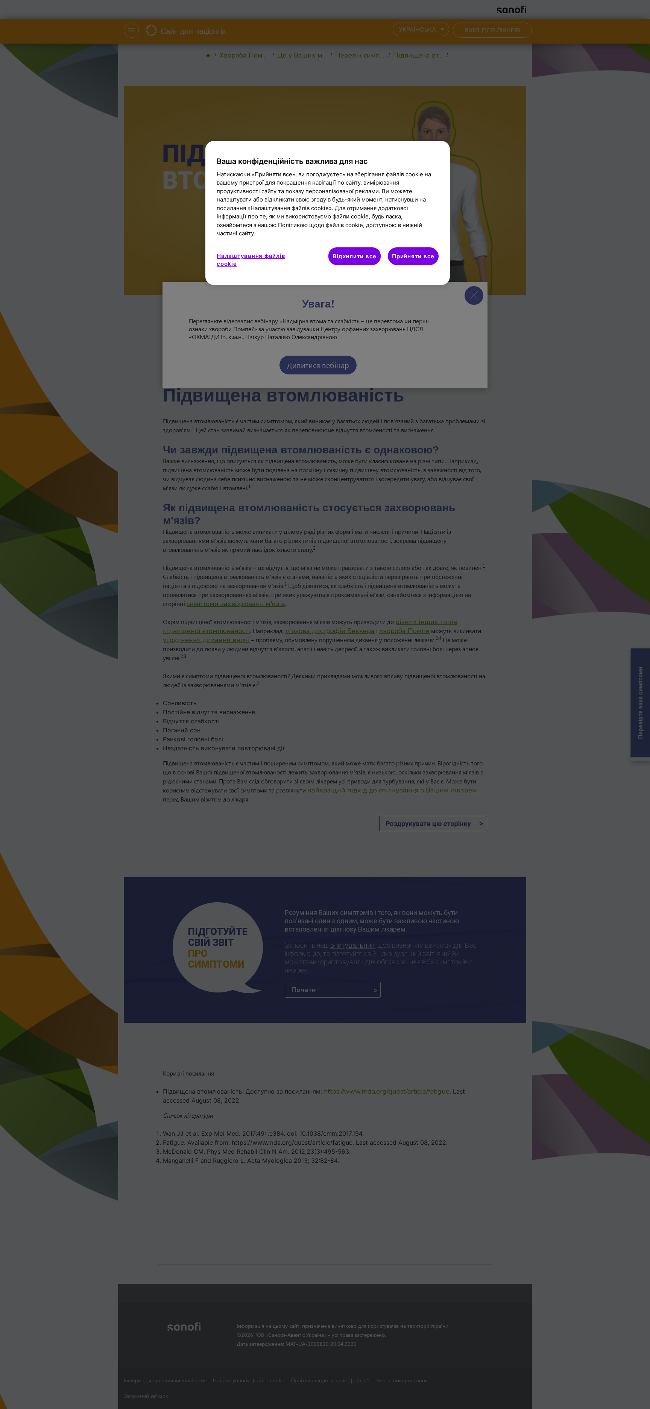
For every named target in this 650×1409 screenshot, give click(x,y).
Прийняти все (413, 256)
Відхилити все (355, 256)
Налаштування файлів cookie (251, 259)
